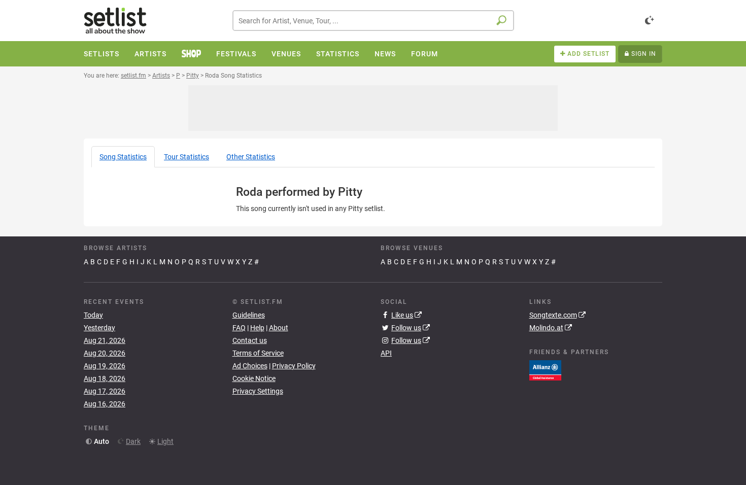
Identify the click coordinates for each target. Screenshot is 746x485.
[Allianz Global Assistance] (545, 370)
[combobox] (373, 20)
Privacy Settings (257, 391)
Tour (186, 157)
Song (123, 157)
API (386, 353)
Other (250, 157)
